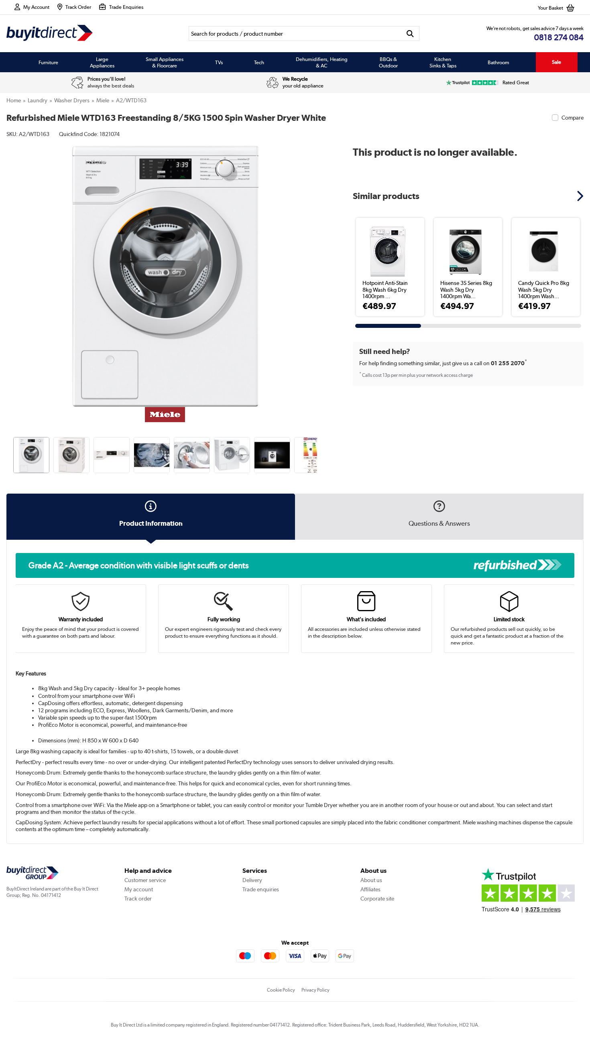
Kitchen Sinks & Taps (442, 62)
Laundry (37, 100)
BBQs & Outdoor (388, 62)
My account (138, 889)
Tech (259, 62)
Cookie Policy (281, 990)
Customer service (145, 880)
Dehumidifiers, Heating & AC (322, 62)
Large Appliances (102, 62)
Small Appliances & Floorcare (164, 62)
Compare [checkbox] (573, 117)
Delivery (252, 880)
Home (13, 100)
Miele (102, 100)
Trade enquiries (260, 889)
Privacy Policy (315, 990)
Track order (138, 898)
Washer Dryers (72, 100)
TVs (219, 62)
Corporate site (377, 898)
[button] (318, 267)
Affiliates (370, 889)
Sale (556, 62)
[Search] (410, 33)
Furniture (48, 62)
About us (371, 880)
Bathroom (498, 62)
